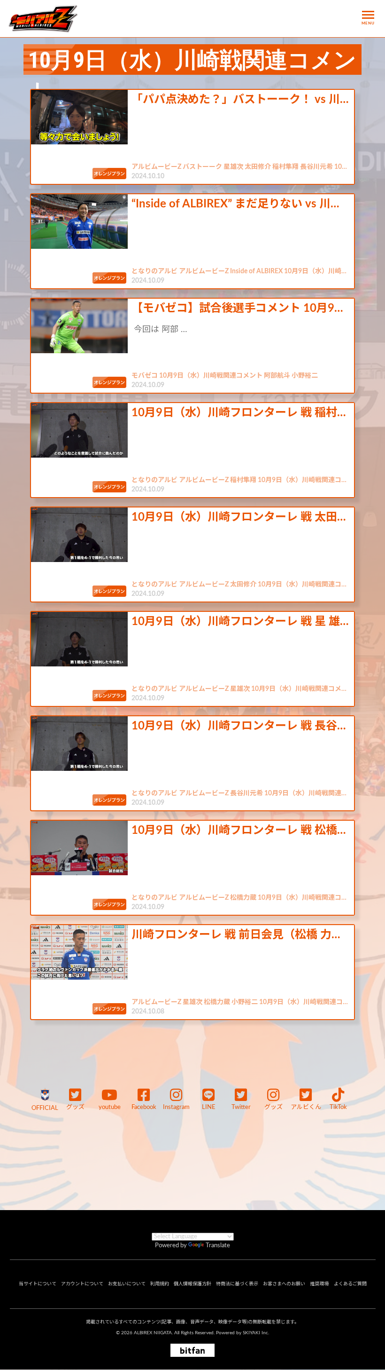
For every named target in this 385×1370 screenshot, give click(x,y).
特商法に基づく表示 (237, 1284)
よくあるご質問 (350, 1284)
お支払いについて (127, 1284)
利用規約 (159, 1284)
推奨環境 (319, 1284)
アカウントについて (82, 1284)
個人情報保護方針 (192, 1284)
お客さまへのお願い (284, 1284)
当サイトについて (37, 1284)
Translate (218, 1246)
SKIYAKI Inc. (256, 1332)
